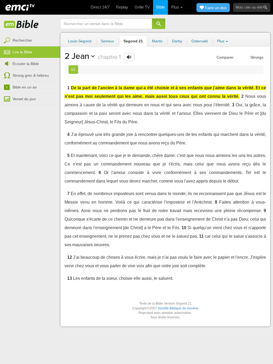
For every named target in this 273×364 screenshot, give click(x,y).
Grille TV (142, 7)
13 (69, 278)
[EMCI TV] (20, 6)
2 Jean (77, 56)
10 (184, 227)
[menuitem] (30, 40)
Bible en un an (25, 87)
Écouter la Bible (26, 64)
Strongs (256, 57)
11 (201, 236)
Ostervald (199, 41)
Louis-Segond (79, 41)
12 (69, 257)
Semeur (107, 41)
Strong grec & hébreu (31, 75)
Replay (122, 7)
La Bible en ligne (21, 24)
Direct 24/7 (100, 7)
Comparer (224, 57)
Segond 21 (133, 41)
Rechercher (22, 40)
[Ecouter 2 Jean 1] (129, 57)
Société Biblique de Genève (178, 308)
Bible (160, 7)
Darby (177, 41)
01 (73, 69)
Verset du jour (24, 99)
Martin (157, 41)
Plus (175, 7)
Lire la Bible (22, 52)
